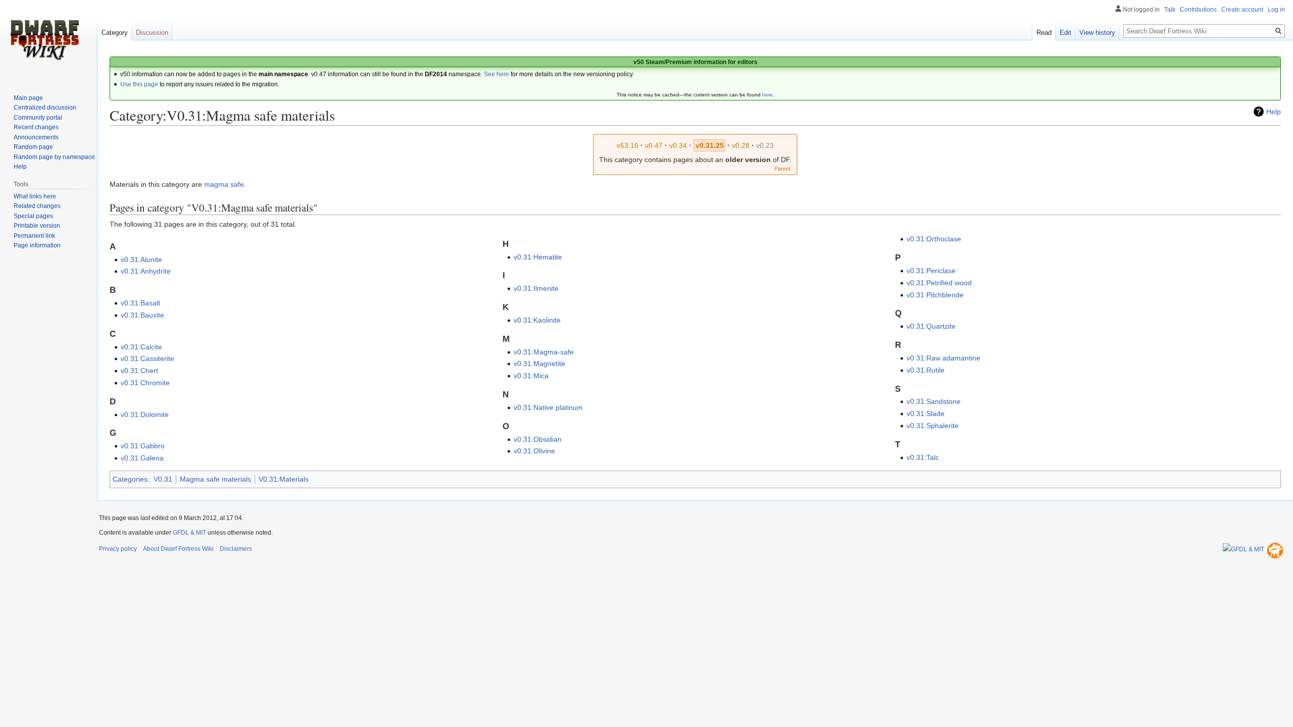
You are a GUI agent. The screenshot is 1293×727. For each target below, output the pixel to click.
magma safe (224, 184)
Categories (130, 479)
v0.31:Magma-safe (544, 352)
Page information (37, 245)
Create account (1242, 9)
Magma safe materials (215, 479)
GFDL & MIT (189, 532)
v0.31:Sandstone (934, 401)
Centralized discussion (45, 107)
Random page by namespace (54, 157)
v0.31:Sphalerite (933, 426)
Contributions (1198, 9)
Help (1273, 112)
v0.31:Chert (139, 371)
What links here (35, 196)
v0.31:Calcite (141, 347)
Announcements (36, 137)
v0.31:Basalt (140, 303)
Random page (33, 146)
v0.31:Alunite (141, 259)
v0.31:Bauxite (142, 315)
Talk (1169, 9)
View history (1097, 32)
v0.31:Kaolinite (537, 320)
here (767, 94)
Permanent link (34, 235)
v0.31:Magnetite (539, 363)
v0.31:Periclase (931, 271)
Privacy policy (118, 548)
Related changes (37, 206)
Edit (1065, 32)
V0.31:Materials (284, 479)
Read (1044, 32)
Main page (28, 97)
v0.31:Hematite (538, 257)
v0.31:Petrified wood (939, 283)
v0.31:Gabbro (143, 446)
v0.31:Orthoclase (934, 239)
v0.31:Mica (531, 376)
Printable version (37, 225)
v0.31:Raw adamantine (943, 358)
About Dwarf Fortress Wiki (178, 548)
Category (115, 32)
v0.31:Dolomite (145, 414)
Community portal (38, 117)
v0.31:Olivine (534, 451)
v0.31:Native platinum (548, 407)
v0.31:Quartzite (931, 326)
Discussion (152, 32)
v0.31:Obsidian (538, 439)
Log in (1276, 9)
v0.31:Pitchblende (935, 295)
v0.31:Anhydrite (146, 271)
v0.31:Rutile (925, 370)
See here (496, 74)
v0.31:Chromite (145, 383)
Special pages (33, 216)
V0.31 (163, 479)
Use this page (139, 84)
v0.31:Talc (923, 457)
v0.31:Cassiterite (147, 358)
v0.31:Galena (142, 458)
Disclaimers (236, 548)
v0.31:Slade (925, 413)
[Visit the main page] (44, 40)
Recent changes (36, 127)
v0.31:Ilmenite (536, 288)
